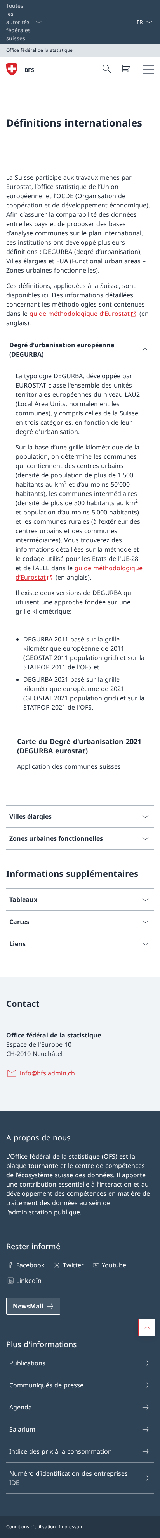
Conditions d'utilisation (31, 1526)
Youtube (114, 1265)
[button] (146, 1327)
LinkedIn (29, 1280)
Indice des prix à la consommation (60, 1451)
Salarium (22, 1429)
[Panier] (125, 68)
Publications (27, 1363)
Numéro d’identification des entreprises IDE (68, 1478)
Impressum (71, 1526)
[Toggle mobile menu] (148, 69)
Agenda (20, 1407)
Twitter (73, 1265)
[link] (80, 757)
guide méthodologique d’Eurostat (80, 313)
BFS (29, 70)
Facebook (30, 1265)
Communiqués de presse (46, 1385)
